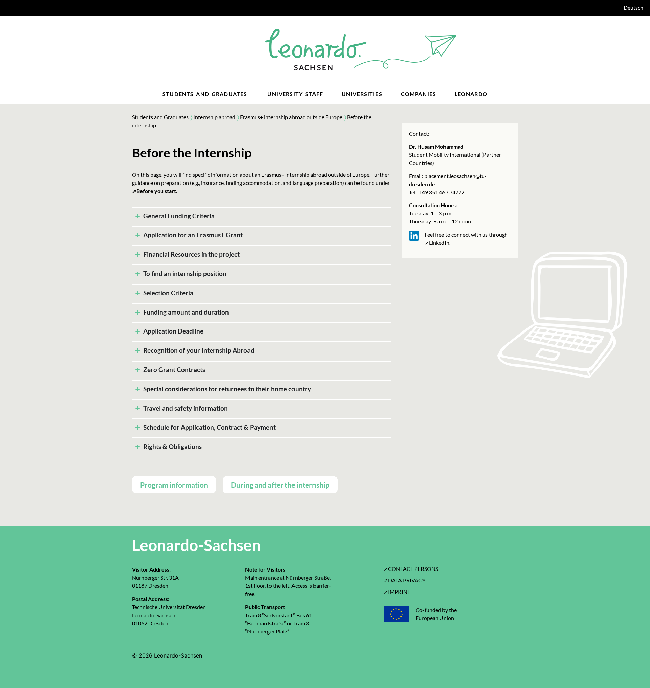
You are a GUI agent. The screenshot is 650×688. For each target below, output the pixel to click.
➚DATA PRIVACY (405, 580)
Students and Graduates (160, 117)
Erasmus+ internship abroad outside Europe (292, 117)
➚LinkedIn (437, 242)
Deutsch (633, 7)
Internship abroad (214, 117)
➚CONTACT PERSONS (411, 568)
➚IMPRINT (397, 591)
